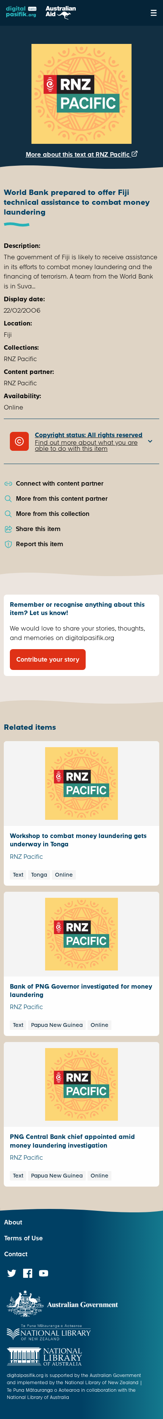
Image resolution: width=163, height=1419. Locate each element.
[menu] (153, 13)
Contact (15, 1254)
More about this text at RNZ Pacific (79, 155)
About (13, 1222)
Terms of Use (23, 1238)
